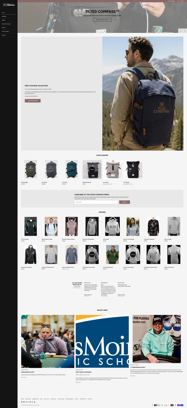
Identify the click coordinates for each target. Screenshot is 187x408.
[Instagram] (26, 402)
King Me (102, 21)
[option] (102, 17)
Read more (23, 377)
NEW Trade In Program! (84, 372)
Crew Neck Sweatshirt (149, 239)
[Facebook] (21, 402)
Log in (169, 1)
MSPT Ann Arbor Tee (169, 267)
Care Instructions (60, 398)
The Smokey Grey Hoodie (89, 267)
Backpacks (4, 16)
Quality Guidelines (69, 398)
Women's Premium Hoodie (68, 239)
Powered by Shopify (35, 405)
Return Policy (28, 398)
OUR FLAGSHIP (102, 155)
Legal (41, 398)
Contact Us (90, 398)
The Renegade (24, 182)
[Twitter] (32, 402)
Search (22, 398)
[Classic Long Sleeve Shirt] (71, 254)
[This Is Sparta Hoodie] (112, 254)
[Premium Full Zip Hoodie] (92, 226)
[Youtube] (23, 402)
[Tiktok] (28, 402)
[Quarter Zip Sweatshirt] (30, 254)
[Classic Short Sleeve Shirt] (51, 254)
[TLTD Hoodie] (112, 226)
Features (4, 27)
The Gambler (126, 182)
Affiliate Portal (83, 398)
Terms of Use (46, 398)
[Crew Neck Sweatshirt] (153, 226)
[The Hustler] (112, 169)
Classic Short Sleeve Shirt (48, 267)
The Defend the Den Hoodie (150, 267)
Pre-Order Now (32, 100)
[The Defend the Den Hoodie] (153, 254)
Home (3, 12)
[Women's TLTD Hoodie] (132, 226)
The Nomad (44, 182)
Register (173, 1)
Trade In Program (5, 31)
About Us (4, 35)
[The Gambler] (132, 169)
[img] (77, 286)
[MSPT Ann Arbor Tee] (173, 254)
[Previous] (180, 31)
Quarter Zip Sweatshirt (26, 267)
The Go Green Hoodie (128, 267)
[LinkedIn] (34, 402)
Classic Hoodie (167, 239)
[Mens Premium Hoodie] (51, 226)
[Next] (185, 31)
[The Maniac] (71, 169)
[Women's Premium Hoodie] (71, 226)
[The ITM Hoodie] (30, 226)
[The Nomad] (51, 169)
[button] (107, 299)
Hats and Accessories (6, 23)
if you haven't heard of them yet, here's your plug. (101, 15)
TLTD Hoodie (106, 239)
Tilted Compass (27, 405)
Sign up (124, 202)
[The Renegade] (30, 169)
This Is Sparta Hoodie (108, 267)
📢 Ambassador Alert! (137, 367)
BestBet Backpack (87, 182)
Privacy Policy (53, 398)
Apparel (3, 20)
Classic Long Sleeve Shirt (68, 267)
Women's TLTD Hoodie (128, 239)
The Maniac (64, 182)
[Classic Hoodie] (173, 226)
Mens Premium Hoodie (47, 239)
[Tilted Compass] (9, 4)
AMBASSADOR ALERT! (27, 372)
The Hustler (105, 182)
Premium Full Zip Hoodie (88, 239)
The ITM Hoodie (25, 239)
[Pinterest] (30, 402)
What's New (102, 310)
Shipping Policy (35, 398)
